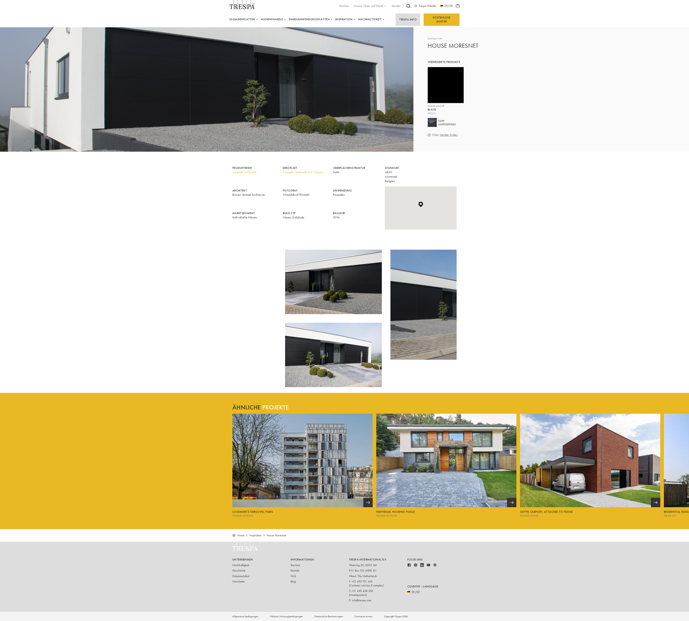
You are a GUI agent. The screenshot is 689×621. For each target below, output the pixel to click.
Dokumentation (241, 576)
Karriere (295, 565)
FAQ (293, 576)
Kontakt (295, 570)
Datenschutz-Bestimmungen (329, 616)
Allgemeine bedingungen (245, 616)
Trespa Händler (428, 6)
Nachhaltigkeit (240, 565)
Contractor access (363, 616)
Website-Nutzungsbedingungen (286, 616)
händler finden (449, 135)
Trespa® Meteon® (244, 172)
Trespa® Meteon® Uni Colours (303, 172)
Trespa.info (407, 19)
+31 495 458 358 (362, 591)
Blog (293, 581)
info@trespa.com (361, 600)
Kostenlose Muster (441, 19)
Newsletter (238, 581)
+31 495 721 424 (362, 581)
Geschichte (238, 570)
